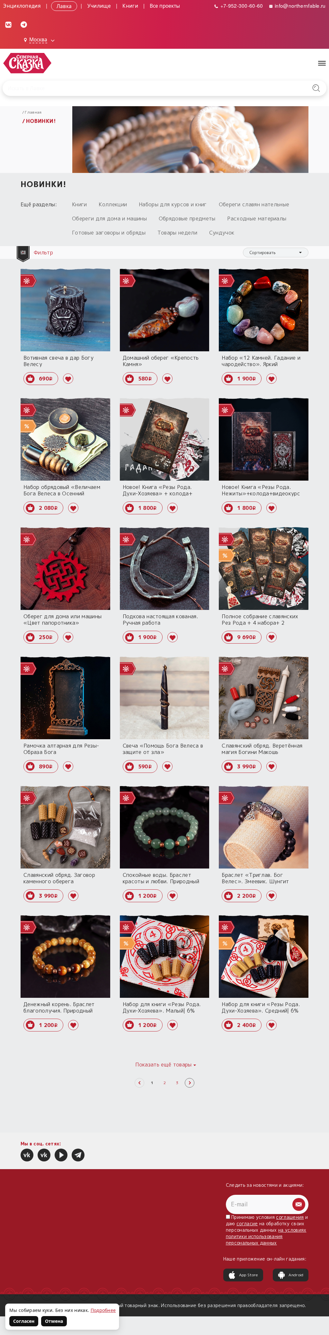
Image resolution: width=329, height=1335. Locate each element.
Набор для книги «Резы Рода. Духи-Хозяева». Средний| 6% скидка (261, 1011)
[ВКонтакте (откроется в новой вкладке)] (8, 24)
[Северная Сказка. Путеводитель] (44, 1155)
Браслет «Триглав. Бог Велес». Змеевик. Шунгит (255, 878)
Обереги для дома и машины (109, 218)
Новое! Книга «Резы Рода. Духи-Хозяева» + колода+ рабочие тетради (157, 493)
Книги (130, 5)
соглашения (290, 1217)
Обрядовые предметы (187, 218)
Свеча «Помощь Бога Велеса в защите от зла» (163, 749)
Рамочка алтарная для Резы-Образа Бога (61, 749)
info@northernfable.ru (299, 5)
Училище (99, 5)
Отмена (54, 1321)
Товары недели (177, 232)
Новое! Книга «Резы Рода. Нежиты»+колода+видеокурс (261, 490)
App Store (248, 1275)
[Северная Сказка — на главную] (27, 63)
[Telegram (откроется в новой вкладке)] (24, 24)
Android (296, 1275)
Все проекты (165, 5)
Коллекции (113, 204)
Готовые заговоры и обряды (109, 232)
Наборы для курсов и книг (173, 204)
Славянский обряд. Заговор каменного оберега (59, 878)
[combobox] (275, 252)
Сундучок (222, 232)
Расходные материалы (256, 218)
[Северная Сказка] (27, 1155)
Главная (33, 112)
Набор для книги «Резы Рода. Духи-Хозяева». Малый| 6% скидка (162, 1011)
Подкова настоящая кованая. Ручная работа (160, 619)
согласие (247, 1223)
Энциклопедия (22, 5)
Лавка (64, 5)
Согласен (23, 1321)
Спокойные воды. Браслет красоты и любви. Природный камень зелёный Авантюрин (161, 881)
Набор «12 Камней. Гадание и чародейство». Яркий (261, 361)
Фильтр (44, 252)
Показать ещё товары (163, 1064)
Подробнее (103, 1310)
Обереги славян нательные (254, 204)
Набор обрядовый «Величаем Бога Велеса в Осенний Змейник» (61, 493)
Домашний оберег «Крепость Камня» (161, 361)
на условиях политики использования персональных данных (266, 1236)
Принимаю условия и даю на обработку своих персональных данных (267, 1230)
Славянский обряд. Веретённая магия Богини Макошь (262, 749)
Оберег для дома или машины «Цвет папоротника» (62, 619)
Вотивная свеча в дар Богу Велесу (58, 361)
